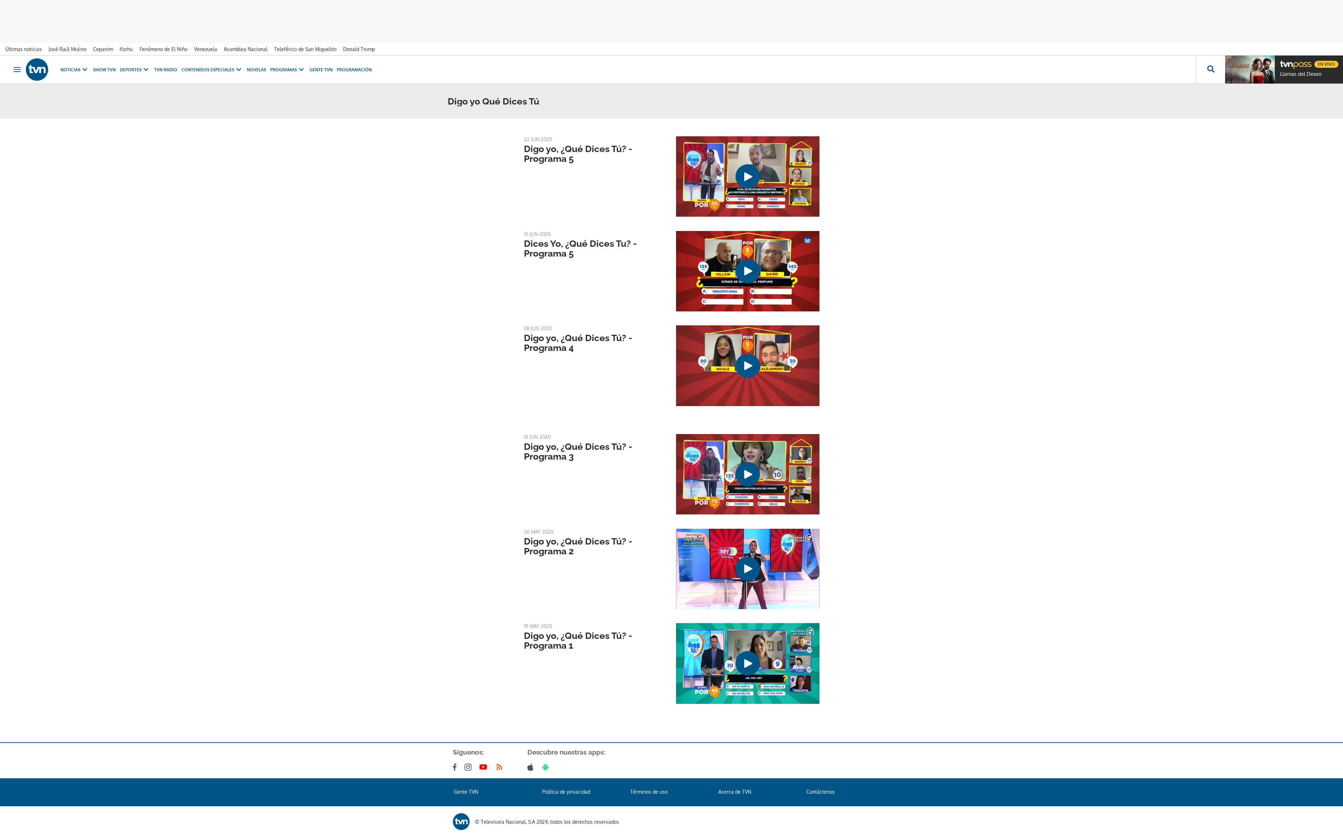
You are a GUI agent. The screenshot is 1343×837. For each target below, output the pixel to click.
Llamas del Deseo (1301, 74)
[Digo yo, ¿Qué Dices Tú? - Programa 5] (747, 176)
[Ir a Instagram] (469, 767)
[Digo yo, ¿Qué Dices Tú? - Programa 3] (747, 474)
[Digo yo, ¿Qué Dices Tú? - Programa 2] (747, 569)
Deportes (131, 69)
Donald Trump (359, 49)
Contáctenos (820, 792)
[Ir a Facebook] (456, 767)
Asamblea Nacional (246, 49)
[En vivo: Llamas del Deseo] (1250, 70)
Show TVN (104, 69)
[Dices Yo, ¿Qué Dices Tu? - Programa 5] (747, 271)
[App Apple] (531, 767)
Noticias (70, 69)
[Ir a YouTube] (484, 767)
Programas (283, 69)
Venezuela (205, 49)
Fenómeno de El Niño (163, 49)
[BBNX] (461, 821)
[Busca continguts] (1210, 70)
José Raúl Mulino (67, 49)
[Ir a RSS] (500, 767)
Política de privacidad (566, 792)
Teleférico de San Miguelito (305, 49)
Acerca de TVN (734, 792)
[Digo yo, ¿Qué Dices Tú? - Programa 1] (747, 663)
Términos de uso (649, 792)
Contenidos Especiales (208, 69)
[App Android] (547, 767)
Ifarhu (126, 49)
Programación (354, 69)
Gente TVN (321, 69)
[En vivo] (1286, 61)
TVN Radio (165, 69)
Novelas (256, 69)
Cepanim (103, 49)
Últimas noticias (23, 49)
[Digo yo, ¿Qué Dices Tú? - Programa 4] (747, 365)
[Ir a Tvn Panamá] (37, 69)
